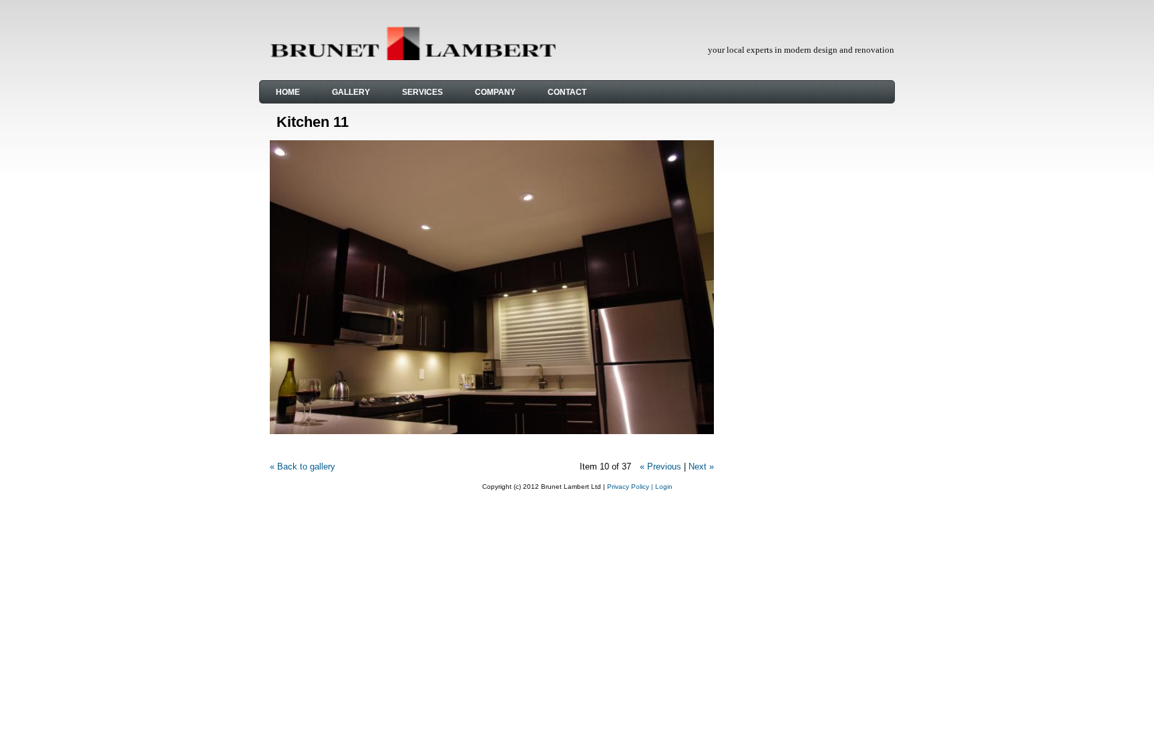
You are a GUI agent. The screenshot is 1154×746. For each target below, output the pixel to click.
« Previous (660, 466)
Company (495, 92)
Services (422, 92)
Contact (567, 92)
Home (288, 92)
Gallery (351, 92)
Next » (701, 466)
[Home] (413, 57)
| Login (661, 486)
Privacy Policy (628, 486)
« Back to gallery (302, 466)
